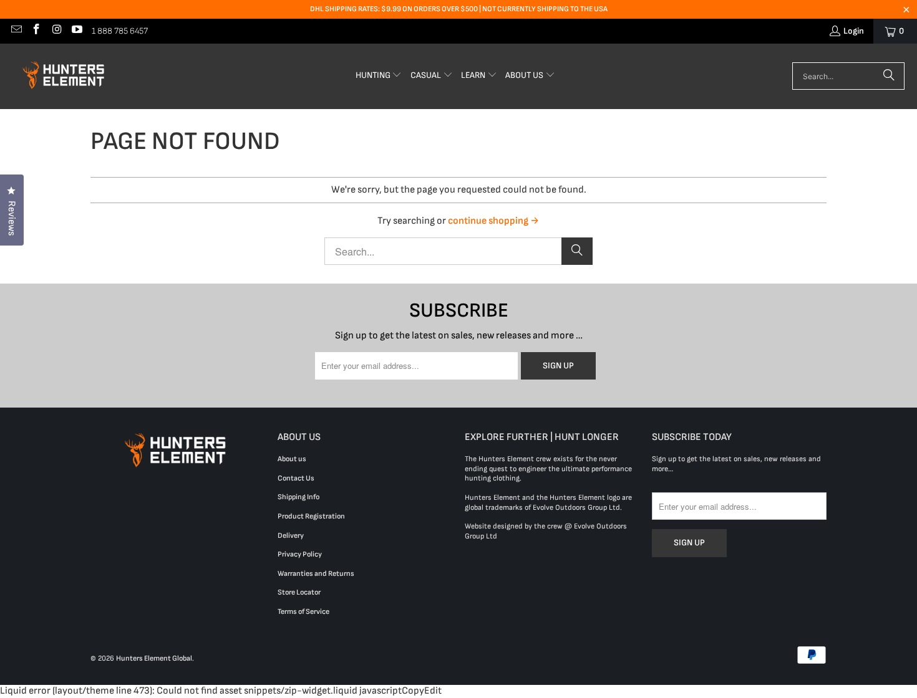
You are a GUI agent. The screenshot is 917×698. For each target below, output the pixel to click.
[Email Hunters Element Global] (15, 31)
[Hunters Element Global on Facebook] (36, 31)
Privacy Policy (300, 554)
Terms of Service (303, 611)
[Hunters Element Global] (65, 76)
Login (853, 31)
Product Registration (311, 516)
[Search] (889, 76)
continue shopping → (494, 221)
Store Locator (299, 592)
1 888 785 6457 (120, 31)
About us (292, 459)
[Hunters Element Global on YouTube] (76, 31)
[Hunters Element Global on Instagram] (56, 31)
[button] (379, 76)
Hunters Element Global (154, 658)
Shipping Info (298, 497)
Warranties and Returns (316, 573)
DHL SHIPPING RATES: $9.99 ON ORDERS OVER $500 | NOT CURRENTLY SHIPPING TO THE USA (459, 9)
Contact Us (296, 478)
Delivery (291, 535)
